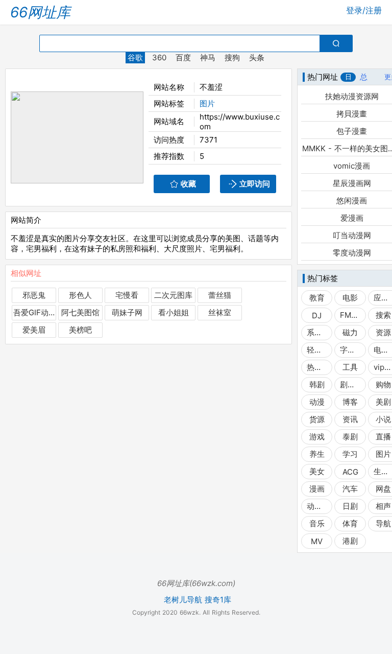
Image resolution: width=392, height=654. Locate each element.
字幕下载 (350, 350)
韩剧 (317, 384)
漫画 (317, 489)
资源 (383, 332)
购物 (383, 384)
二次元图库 (173, 295)
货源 (317, 419)
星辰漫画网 (352, 183)
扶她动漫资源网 (352, 96)
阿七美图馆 (80, 312)
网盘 (383, 489)
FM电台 (350, 315)
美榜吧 (80, 330)
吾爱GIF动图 (34, 312)
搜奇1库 (218, 599)
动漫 (317, 402)
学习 (350, 454)
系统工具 (317, 332)
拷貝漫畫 (351, 114)
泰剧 (350, 436)
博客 (350, 402)
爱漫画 (351, 218)
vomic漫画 (351, 166)
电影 (350, 297)
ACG (350, 472)
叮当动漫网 (352, 235)
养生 (317, 454)
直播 (383, 436)
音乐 (317, 523)
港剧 (350, 541)
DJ (317, 315)
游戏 (317, 436)
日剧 (350, 506)
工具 (350, 367)
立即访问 (254, 184)
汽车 (350, 489)
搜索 (383, 315)
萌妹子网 (127, 312)
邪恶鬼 (33, 295)
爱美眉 (33, 330)
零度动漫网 (352, 253)
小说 (383, 419)
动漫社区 (317, 506)
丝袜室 (219, 312)
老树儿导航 (183, 599)
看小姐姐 (173, 312)
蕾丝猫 (219, 295)
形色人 (80, 295)
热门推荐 (317, 367)
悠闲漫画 (351, 200)
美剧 (383, 402)
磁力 (350, 332)
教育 (317, 297)
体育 (350, 523)
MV (317, 541)
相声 (383, 506)
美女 (317, 471)
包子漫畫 (351, 131)
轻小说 (317, 350)
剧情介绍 (350, 384)
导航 (383, 523)
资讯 (350, 419)
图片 (207, 103)
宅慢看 (126, 295)
